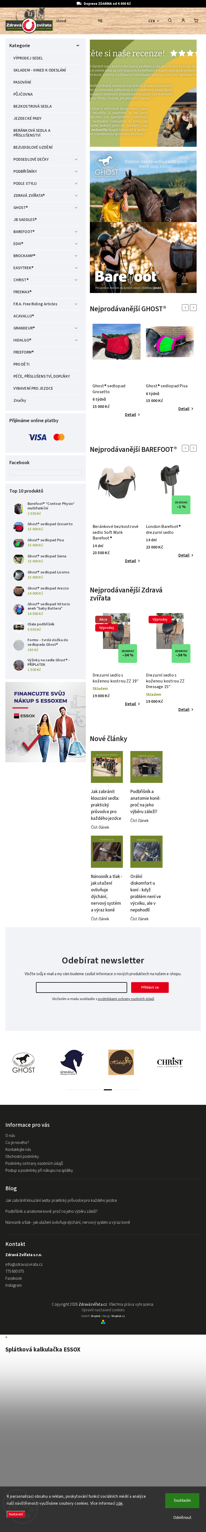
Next (194, 307)
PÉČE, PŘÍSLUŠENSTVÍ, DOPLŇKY (41, 376)
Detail (130, 415)
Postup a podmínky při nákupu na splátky (39, 1170)
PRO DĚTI (21, 364)
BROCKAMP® (24, 256)
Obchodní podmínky (22, 1156)
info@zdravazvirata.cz (24, 1264)
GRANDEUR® (24, 328)
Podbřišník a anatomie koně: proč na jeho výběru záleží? (51, 1211)
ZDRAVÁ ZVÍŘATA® (29, 195)
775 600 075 (14, 1271)
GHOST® (20, 208)
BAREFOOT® (24, 232)
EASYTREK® (23, 268)
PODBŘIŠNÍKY (25, 171)
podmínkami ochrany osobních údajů (126, 998)
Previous (186, 307)
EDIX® (18, 244)
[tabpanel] (117, 371)
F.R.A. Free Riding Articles (35, 304)
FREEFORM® (23, 352)
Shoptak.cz (118, 1316)
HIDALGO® (22, 340)
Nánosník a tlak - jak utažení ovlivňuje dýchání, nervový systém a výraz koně (67, 1222)
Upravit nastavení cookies (103, 1310)
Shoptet (95, 1316)
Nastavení (16, 1514)
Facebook (13, 1278)
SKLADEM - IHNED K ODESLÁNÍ (39, 70)
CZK (151, 21)
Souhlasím (182, 1500)
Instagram (13, 1285)
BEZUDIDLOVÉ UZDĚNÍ (33, 147)
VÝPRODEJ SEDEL (28, 58)
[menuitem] (64, 20)
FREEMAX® (22, 292)
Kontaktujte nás (18, 1149)
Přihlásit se (150, 987)
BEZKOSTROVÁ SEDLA (32, 106)
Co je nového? (17, 1143)
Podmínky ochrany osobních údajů (34, 1163)
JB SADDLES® (25, 220)
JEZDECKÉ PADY (27, 118)
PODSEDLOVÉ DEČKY (31, 159)
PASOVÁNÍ (22, 82)
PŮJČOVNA (23, 94)
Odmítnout (182, 1517)
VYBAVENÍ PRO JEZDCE (33, 388)
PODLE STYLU (25, 183)
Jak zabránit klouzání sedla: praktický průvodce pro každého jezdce (61, 1200)
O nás (10, 1136)
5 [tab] (108, 1089)
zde (119, 1503)
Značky (19, 400)
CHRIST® (21, 280)
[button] (100, 94)
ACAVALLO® (23, 316)
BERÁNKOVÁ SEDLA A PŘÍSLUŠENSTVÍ (31, 133)
